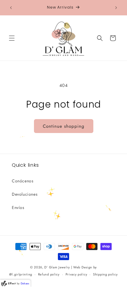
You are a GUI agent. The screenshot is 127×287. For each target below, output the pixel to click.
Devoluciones (25, 194)
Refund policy (49, 274)
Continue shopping (63, 126)
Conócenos (22, 181)
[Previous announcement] (10, 7)
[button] (11, 38)
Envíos (18, 207)
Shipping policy (105, 274)
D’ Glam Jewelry (57, 267)
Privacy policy (76, 274)
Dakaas (25, 283)
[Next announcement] (116, 7)
